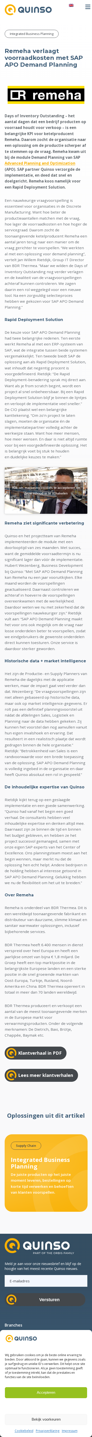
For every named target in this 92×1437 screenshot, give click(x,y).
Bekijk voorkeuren (46, 1419)
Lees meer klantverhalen (45, 1075)
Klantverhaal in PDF (40, 1053)
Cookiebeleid (24, 1431)
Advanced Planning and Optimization (40, 163)
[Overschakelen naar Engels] (71, 5)
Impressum (70, 1431)
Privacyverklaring (47, 1431)
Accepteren (46, 1392)
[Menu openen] (88, 7)
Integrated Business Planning (31, 34)
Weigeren (46, 1406)
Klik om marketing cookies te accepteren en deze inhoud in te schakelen (46, 490)
